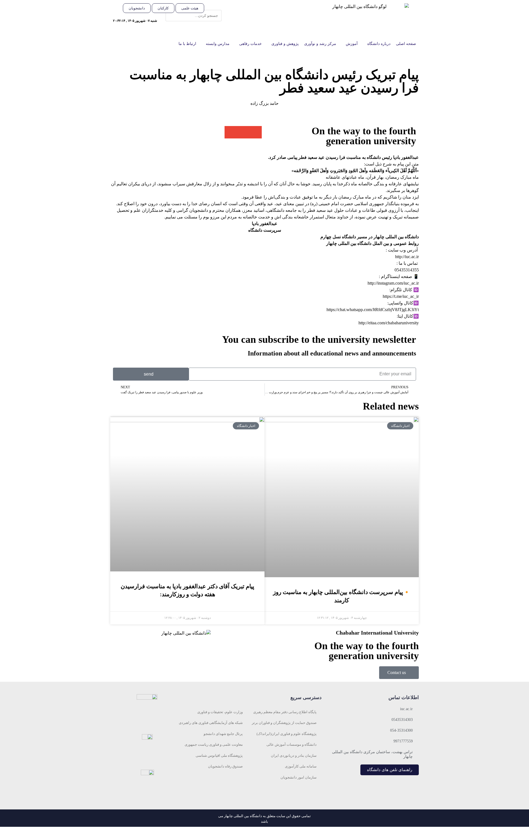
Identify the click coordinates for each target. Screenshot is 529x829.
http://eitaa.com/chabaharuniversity (388, 322)
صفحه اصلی (406, 44)
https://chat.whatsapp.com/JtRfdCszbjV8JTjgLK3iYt (372, 309)
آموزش (352, 44)
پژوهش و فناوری (285, 44)
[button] (216, 6)
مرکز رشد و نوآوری (320, 44)
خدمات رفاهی (250, 44)
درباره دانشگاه (378, 44)
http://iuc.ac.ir (407, 256)
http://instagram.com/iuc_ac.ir (393, 283)
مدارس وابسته (218, 44)
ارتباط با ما (187, 44)
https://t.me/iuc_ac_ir (401, 296)
